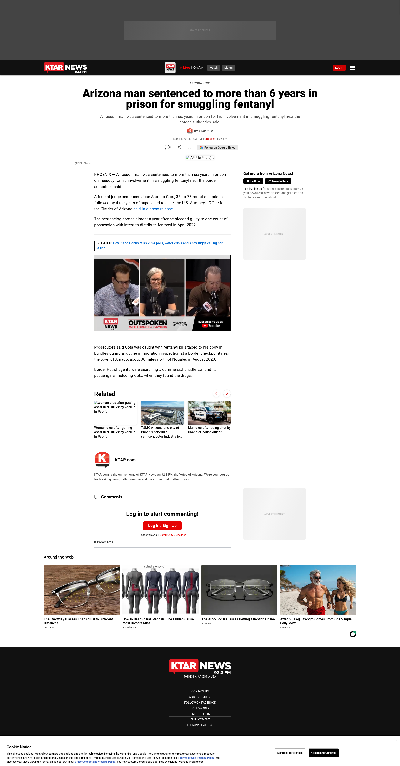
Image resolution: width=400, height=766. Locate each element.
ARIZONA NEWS (200, 83)
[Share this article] (179, 147)
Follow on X (200, 708)
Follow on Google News (219, 147)
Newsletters (280, 181)
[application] (162, 293)
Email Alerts (200, 713)
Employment (200, 719)
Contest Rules (200, 697)
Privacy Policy (205, 757)
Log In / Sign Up (162, 526)
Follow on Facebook (200, 702)
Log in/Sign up (252, 188)
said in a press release (153, 208)
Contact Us (200, 691)
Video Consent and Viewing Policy (95, 761)
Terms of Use (188, 757)
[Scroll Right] (227, 393)
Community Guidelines (173, 534)
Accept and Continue (323, 752)
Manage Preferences (290, 752)
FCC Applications (200, 725)
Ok (395, 740)
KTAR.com (125, 459)
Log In (339, 67)
